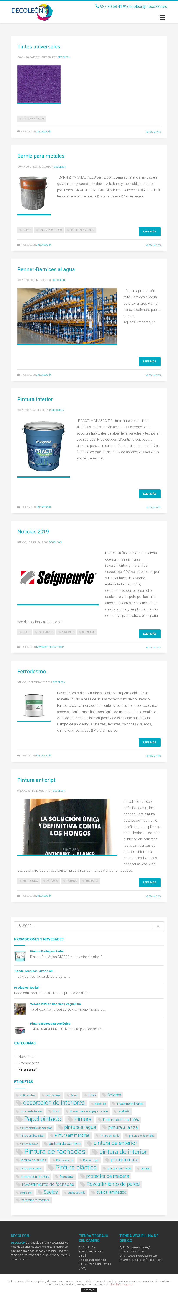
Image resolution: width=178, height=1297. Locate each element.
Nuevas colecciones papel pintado (89, 1111)
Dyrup (26, 632)
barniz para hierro (51, 230)
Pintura (83, 1119)
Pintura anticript (36, 780)
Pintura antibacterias (31, 1135)
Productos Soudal (26, 987)
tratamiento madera (35, 1200)
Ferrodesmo (31, 671)
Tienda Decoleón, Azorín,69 (33, 971)
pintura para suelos (31, 1168)
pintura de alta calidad (141, 1135)
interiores (92, 881)
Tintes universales (38, 47)
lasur (56, 1111)
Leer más (149, 231)
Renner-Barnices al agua (46, 269)
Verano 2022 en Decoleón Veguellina (55, 1004)
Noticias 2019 (33, 532)
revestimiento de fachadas (48, 1184)
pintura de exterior (115, 1143)
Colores (114, 1095)
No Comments (153, 132)
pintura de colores (64, 1143)
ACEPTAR (89, 1290)
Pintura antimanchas (72, 1135)
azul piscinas (52, 1095)
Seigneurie (88, 632)
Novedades (68, 632)
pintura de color (29, 1144)
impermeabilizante (130, 1104)
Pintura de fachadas (55, 1151)
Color (92, 1095)
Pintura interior (35, 399)
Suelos (51, 1192)
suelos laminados (111, 1192)
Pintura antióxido (109, 1135)
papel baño (124, 1111)
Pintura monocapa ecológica (50, 1023)
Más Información (120, 1284)
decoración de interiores (54, 1103)
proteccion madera (35, 1177)
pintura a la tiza (123, 1127)
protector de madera (107, 1176)
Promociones (28, 1063)
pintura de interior (123, 1152)
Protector (67, 1177)
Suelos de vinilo (76, 1192)
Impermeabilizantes (31, 1111)
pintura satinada (119, 1168)
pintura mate (124, 1159)
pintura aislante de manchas (36, 1127)
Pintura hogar (91, 1160)
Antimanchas (27, 1095)
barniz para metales (82, 230)
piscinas (145, 1168)
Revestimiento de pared (113, 1184)
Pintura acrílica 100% (121, 1119)
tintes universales (33, 119)
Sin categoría (43, 131)
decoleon (64, 57)
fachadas (71, 881)
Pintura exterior (64, 1160)
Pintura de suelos (33, 1160)
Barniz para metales (40, 156)
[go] (158, 926)
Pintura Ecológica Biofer (47, 951)
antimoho (52, 881)
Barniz (27, 230)
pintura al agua (80, 1127)
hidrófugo (100, 1103)
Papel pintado (42, 1119)
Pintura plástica (76, 1167)
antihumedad (30, 881)
